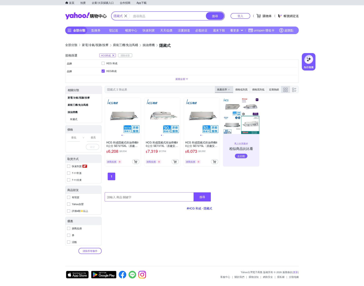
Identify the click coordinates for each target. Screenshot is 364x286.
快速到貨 (149, 30)
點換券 (95, 30)
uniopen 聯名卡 (264, 30)
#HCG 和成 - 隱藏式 (199, 208)
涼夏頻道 (184, 30)
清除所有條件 (90, 251)
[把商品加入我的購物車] (135, 161)
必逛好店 (201, 30)
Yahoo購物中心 (86, 15)
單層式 (73, 119)
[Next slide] (138, 116)
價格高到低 (258, 89)
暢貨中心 (131, 30)
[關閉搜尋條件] (125, 16)
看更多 (234, 30)
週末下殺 (219, 30)
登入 (240, 16)
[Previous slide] (107, 116)
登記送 (113, 30)
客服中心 (225, 277)
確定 (92, 147)
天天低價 (166, 30)
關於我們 (239, 277)
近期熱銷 (274, 89)
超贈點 (288, 30)
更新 (295, 272)
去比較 (241, 156)
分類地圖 (294, 277)
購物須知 (254, 277)
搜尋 (202, 197)
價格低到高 (241, 89)
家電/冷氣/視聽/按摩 (79, 97)
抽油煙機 (73, 112)
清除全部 (125, 55)
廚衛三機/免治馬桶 (78, 105)
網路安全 (268, 277)
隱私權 (281, 277)
